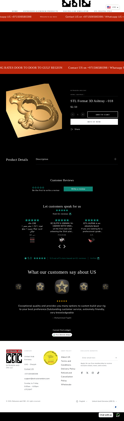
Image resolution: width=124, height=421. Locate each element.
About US (65, 357)
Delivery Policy (68, 368)
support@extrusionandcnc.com (37, 378)
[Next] (115, 286)
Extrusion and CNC (78, 90)
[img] (62, 210)
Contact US (29, 369)
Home (72, 95)
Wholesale (66, 384)
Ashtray (79, 95)
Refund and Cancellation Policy (67, 376)
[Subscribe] (116, 357)
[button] (60, 246)
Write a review (78, 189)
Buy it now (94, 122)
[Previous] (8, 286)
